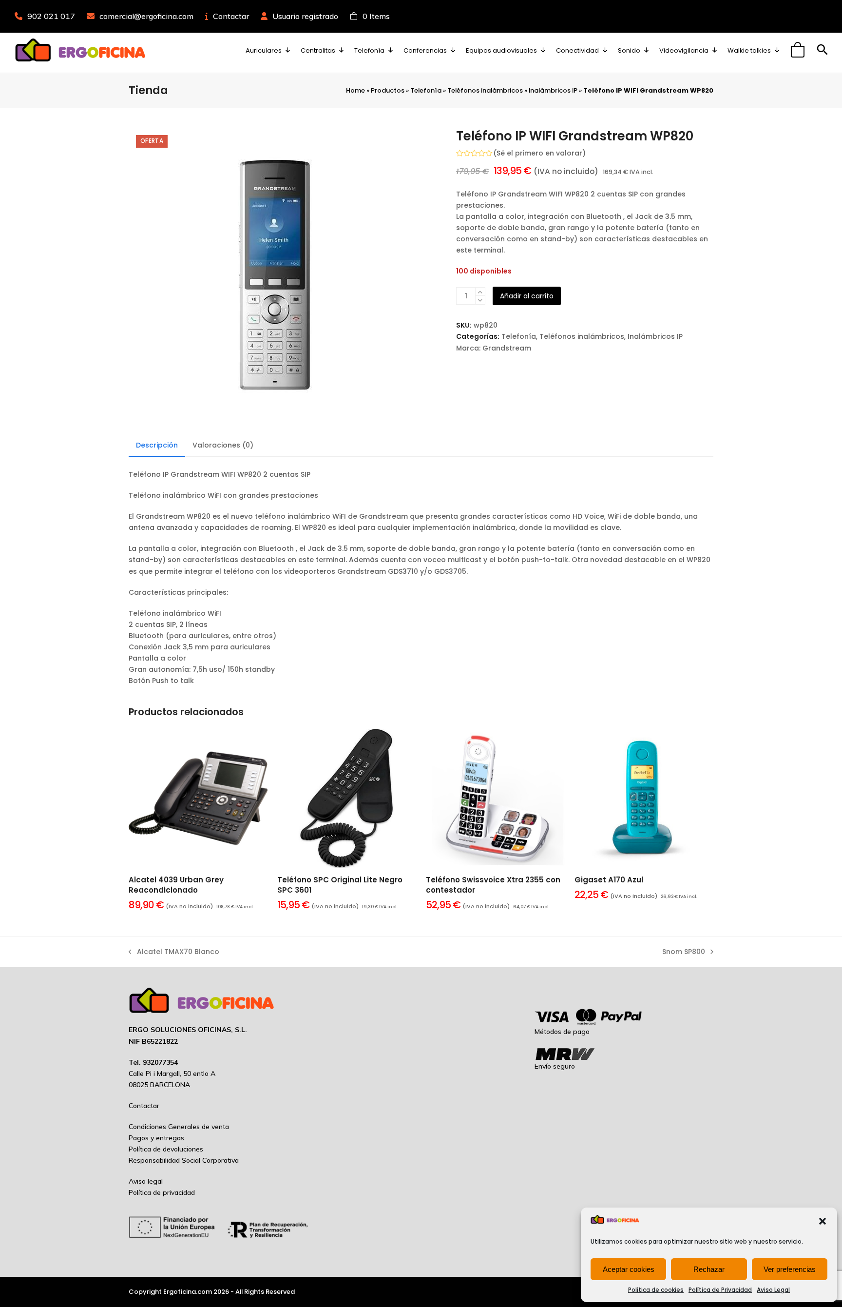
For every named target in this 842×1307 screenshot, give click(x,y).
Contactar (231, 16)
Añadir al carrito (527, 296)
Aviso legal (146, 1181)
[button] (822, 1221)
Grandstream (506, 348)
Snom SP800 (683, 952)
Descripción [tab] (157, 445)
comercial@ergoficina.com (146, 16)
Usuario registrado (305, 16)
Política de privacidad (162, 1192)
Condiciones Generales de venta (179, 1126)
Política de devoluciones (166, 1149)
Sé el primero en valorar (539, 153)
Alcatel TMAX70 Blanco (174, 952)
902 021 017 (51, 16)
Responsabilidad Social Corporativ (182, 1160)
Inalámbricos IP (553, 90)
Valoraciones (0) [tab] (222, 445)
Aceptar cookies (628, 1269)
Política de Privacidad (720, 1290)
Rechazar (709, 1269)
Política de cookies (656, 1290)
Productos (387, 90)
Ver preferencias (790, 1269)
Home (355, 90)
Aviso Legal (773, 1290)
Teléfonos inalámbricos (485, 90)
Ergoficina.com (187, 1291)
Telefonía (425, 90)
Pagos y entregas (156, 1137)
